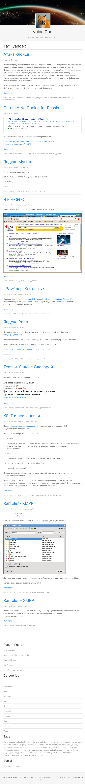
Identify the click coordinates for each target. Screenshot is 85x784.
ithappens (39, 744)
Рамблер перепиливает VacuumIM (57, 299)
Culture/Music (24, 167)
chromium (31, 98)
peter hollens (67, 747)
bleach (59, 742)
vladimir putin (48, 750)
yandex (70, 98)
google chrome (41, 98)
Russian (39, 37)
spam (25, 755)
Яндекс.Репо (15, 321)
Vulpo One (42, 31)
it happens (39, 755)
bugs (24, 750)
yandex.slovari (45, 408)
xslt (48, 495)
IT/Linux (22, 327)
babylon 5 (44, 742)
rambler (50, 98)
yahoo (52, 495)
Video (5, 731)
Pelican (42, 780)
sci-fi (27, 747)
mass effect (35, 747)
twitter (55, 752)
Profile (48, 37)
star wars (7, 742)
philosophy (45, 747)
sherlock (37, 752)
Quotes (6, 721)
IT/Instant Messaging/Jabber (21, 294)
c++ (22, 747)
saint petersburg (14, 744)
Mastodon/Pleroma (11, 766)
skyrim (31, 755)
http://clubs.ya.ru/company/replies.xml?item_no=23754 (26, 349)
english (19, 755)
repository (30, 359)
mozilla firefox (55, 744)
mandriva (17, 750)
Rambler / (18, 503)
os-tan (28, 281)
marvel (30, 750)
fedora (65, 750)
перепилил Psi (28, 299)
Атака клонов (16, 54)
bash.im (52, 742)
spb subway (47, 752)
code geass (66, 744)
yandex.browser (9, 100)
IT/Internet (14, 60)
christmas (24, 742)
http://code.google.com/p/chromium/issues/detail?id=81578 (28, 141)
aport (28, 495)
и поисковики (21, 415)
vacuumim (35, 314)
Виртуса (62, 302)
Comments (8, 93)
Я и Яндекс (14, 199)
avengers (38, 750)
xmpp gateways (38, 592)
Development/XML (31, 421)
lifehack (58, 750)
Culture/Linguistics (17, 372)
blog (65, 742)
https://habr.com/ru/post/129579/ (17, 144)
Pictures (29, 205)
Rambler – (18, 600)
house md (49, 755)
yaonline (44, 359)
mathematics (64, 752)
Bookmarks (15, 327)
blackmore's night (32, 191)
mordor (30, 752)
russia (74, 744)
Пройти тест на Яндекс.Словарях (14, 397)
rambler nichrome (60, 98)
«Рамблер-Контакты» (24, 288)
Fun (33, 509)
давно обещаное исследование (24, 426)
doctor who (34, 742)
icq (4, 744)
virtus (42, 314)
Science (6, 726)
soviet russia (50, 154)
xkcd (13, 755)
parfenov (22, 752)
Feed (56, 37)
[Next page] (14, 633)
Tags (6, 736)
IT (4, 706)
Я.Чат (27, 344)
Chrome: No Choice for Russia (31, 107)
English (30, 37)
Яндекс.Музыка (18, 161)
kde (46, 744)
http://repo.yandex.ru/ (12, 335)
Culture (6, 691)
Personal (22, 205)
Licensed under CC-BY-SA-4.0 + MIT (54, 777)
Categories (11, 675)
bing (32, 495)
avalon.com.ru (32, 433)
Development (9, 696)
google (31, 154)
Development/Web (17, 421)
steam (58, 747)
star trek (15, 742)
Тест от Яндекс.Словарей (28, 366)
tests (31, 408)
